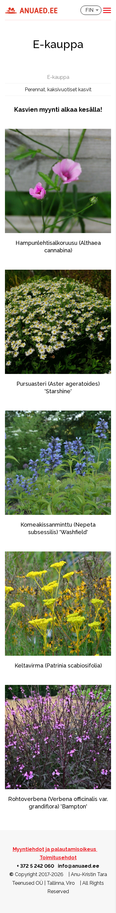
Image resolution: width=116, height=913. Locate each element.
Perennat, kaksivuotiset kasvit (58, 89)
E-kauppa (58, 77)
